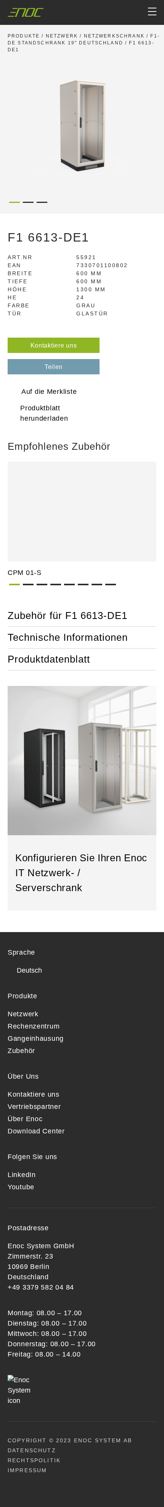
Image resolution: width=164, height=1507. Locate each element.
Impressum (27, 1470)
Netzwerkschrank (114, 36)
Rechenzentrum (33, 1026)
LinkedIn (22, 1175)
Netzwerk (62, 36)
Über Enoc (25, 1119)
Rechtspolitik (34, 1460)
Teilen (54, 367)
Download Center (36, 1131)
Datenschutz (32, 1450)
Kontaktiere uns (54, 345)
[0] (123, 12)
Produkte (24, 36)
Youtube (21, 1187)
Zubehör (21, 1051)
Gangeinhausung (36, 1038)
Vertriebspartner (34, 1106)
